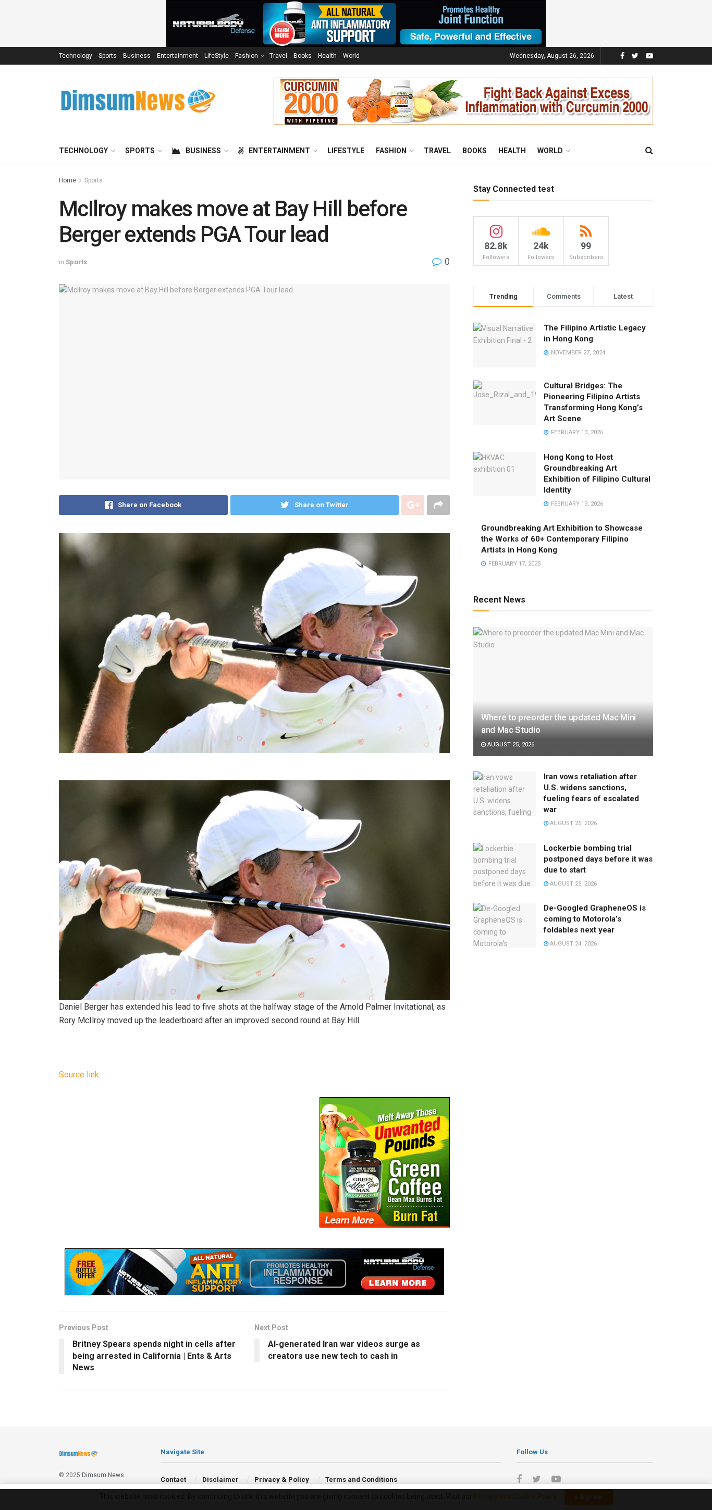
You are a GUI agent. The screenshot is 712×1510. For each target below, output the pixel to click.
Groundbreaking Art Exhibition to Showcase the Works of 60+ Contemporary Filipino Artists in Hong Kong (562, 539)
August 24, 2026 (572, 943)
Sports (108, 55)
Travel (278, 55)
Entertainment (177, 55)
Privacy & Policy (281, 1479)
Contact (173, 1479)
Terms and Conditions (361, 1479)
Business (137, 55)
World (351, 55)
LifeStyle (216, 55)
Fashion (246, 55)
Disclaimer (220, 1479)
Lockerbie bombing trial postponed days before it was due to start (598, 859)
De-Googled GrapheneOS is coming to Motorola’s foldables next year (595, 919)
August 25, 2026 (510, 744)
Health (327, 55)
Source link (79, 1074)
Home (67, 180)
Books (302, 55)
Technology (75, 55)
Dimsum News (103, 1475)
